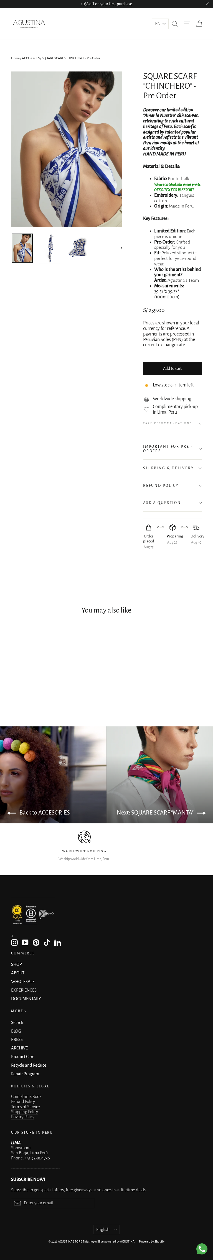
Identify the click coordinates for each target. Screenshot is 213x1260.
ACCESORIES (31, 58)
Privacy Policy (22, 1117)
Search (17, 1022)
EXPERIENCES (24, 990)
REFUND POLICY (161, 485)
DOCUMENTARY (26, 999)
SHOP (16, 964)
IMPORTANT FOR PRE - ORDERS (168, 448)
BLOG (16, 1031)
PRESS (17, 1039)
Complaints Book (26, 1096)
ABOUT (17, 973)
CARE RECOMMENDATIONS (167, 423)
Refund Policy (23, 1101)
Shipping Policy (24, 1112)
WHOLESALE (23, 981)
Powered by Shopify (151, 1241)
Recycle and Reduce (28, 1065)
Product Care (22, 1056)
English (103, 1229)
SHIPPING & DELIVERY (168, 468)
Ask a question (162, 503)
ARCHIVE (19, 1048)
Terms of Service (25, 1107)
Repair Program (25, 1074)
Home (15, 58)
